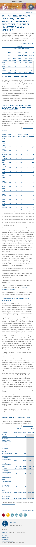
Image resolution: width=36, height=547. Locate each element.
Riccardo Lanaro (6, 535)
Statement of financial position (12, 515)
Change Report (17, 2)
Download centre (8, 515)
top (29, 510)
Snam (5, 7)
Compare (25, 515)
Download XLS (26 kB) (28, 128)
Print (21, 515)
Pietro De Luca (5, 537)
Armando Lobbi (5, 534)
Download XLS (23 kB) (28, 43)
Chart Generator (3, 515)
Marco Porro (5, 532)
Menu (31, 7)
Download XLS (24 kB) (28, 426)
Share (16, 515)
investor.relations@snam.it (8, 541)
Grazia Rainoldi (5, 539)
